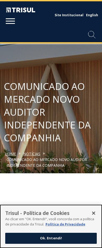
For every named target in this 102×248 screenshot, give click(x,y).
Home (10, 153)
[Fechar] (93, 213)
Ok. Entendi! (51, 238)
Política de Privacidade (65, 224)
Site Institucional (69, 15)
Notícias (31, 153)
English (92, 15)
